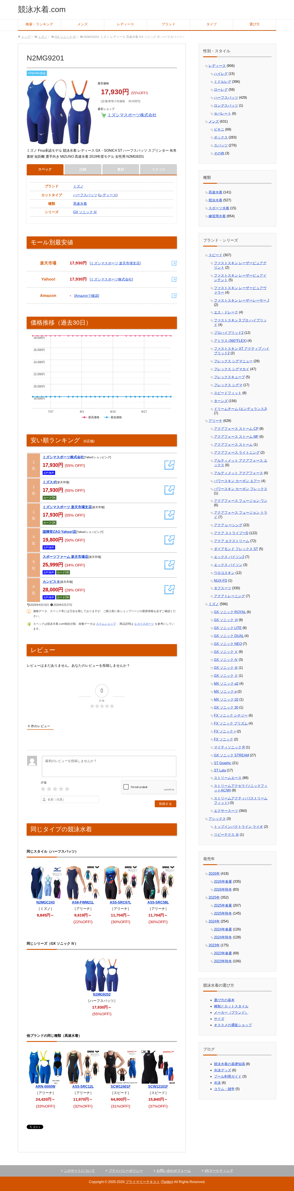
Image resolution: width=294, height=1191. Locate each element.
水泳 (217, 1083)
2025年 (214, 897)
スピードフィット (227, 393)
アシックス (217, 819)
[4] (61, 789)
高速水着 (80, 203)
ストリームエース (227, 778)
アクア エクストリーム (231, 541)
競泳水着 (215, 200)
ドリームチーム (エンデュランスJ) (240, 409)
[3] (55, 789)
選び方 (254, 24)
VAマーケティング (218, 1170)
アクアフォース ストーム (233, 444)
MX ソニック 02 (226, 699)
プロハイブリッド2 (228, 333)
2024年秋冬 (223, 937)
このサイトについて (79, 1170)
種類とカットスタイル (231, 1006)
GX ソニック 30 (226, 707)
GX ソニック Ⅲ (226, 668)
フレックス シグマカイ (231, 369)
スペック (45, 169)
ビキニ (219, 129)
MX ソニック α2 (226, 683)
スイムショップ (106, 623)
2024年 (214, 921)
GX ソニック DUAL (229, 636)
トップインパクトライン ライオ (238, 826)
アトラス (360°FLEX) (230, 340)
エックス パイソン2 (229, 557)
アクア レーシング (228, 525)
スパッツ (221, 145)
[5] (67, 789)
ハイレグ (221, 74)
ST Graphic (222, 763)
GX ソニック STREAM (231, 755)
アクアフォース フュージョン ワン (240, 501)
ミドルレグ (222, 81)
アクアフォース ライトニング (237, 452)
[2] (49, 789)
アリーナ (215, 421)
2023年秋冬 (223, 961)
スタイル (159, 169)
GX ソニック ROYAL (230, 612)
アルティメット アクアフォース (238, 473)
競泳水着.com (42, 9)
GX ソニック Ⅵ (226, 620)
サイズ (219, 1019)
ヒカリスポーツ (144, 623)
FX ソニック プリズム (231, 723)
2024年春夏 (223, 929)
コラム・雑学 (224, 1089)
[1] (43, 789)
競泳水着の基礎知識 (229, 1064)
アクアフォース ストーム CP (236, 428)
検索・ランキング (39, 24)
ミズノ (78, 186)
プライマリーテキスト (142, 1182)
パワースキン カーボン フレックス (240, 489)
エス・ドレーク (226, 312)
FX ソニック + (225, 731)
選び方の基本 (224, 1000)
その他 (219, 153)
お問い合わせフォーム (173, 1170)
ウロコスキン (224, 573)
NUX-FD (220, 580)
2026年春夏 (223, 881)
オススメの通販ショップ (233, 1025)
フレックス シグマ (228, 385)
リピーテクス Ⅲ (226, 834)
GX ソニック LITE (228, 628)
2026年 (214, 873)
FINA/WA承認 (36, 73)
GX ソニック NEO (228, 644)
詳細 (82, 169)
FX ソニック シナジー (231, 715)
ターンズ (221, 401)
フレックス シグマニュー (233, 361)
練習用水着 (217, 216)
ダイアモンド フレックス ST (236, 549)
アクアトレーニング (229, 596)
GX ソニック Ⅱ (226, 675)
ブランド (168, 24)
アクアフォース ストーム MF (236, 436)
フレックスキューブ (229, 377)
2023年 (214, 945)
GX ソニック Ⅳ (85, 212)
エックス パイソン (228, 565)
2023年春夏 (223, 953)
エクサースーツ (226, 811)
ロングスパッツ (226, 105)
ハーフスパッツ (85, 195)
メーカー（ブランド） (231, 1012)
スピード (215, 255)
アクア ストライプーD (231, 533)
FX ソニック (223, 739)
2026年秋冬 (223, 889)
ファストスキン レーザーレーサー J (241, 300)
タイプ (211, 24)
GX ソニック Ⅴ (226, 652)
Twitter (167, 1182)
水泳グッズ (222, 1070)
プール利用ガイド (227, 1076)
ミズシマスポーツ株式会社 (131, 115)
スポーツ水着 (219, 208)
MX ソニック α (225, 691)
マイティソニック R (229, 747)
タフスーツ (222, 588)
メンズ (82, 24)
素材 (120, 169)
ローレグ (221, 89)
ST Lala (220, 770)
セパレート (222, 113)
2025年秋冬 (223, 913)
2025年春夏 (223, 905)
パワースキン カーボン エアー (237, 481)
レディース (125, 24)
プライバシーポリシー (125, 1170)
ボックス (221, 137)
